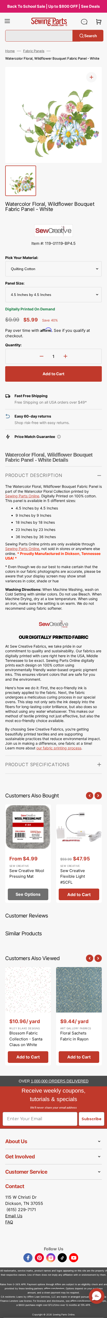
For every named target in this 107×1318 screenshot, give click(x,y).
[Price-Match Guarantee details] (59, 436)
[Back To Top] (99, 1310)
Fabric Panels (33, 51)
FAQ (9, 1222)
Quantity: (13, 345)
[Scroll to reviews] (53, 219)
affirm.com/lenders (54, 1288)
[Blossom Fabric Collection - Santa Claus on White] (28, 1016)
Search (90, 35)
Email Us (13, 1215)
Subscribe (92, 1119)
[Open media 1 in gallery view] (91, 77)
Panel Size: (14, 283)
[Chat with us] (84, 21)
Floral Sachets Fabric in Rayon (74, 1036)
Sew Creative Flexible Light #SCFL (72, 876)
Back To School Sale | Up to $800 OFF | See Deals (53, 6)
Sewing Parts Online (22, 548)
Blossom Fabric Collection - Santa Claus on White (25, 1039)
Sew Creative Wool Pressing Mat (26, 873)
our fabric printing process (58, 748)
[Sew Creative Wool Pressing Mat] (28, 853)
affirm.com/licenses (80, 1300)
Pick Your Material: (21, 257)
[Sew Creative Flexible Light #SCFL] (79, 853)
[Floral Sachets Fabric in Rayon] (79, 1016)
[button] (7, 21)
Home (10, 51)
